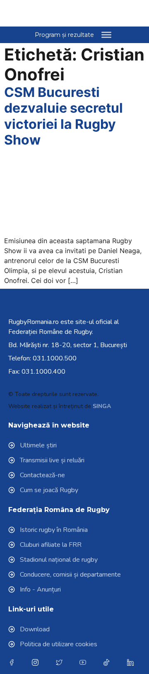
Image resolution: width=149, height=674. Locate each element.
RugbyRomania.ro (33, 321)
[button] (120, 13)
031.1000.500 (55, 358)
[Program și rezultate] (106, 35)
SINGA (102, 406)
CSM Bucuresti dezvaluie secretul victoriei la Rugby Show (63, 116)
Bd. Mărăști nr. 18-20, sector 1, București (67, 345)
